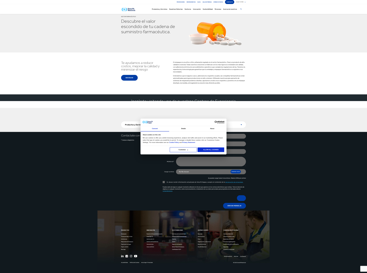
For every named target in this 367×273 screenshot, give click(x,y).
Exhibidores (124, 239)
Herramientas (150, 244)
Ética (199, 239)
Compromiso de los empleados (231, 244)
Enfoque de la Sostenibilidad (179, 236)
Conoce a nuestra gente (229, 241)
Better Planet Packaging (178, 246)
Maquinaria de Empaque (127, 241)
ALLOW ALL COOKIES (211, 150)
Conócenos (243, 256)
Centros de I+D (150, 239)
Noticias (236, 256)
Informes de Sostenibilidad (179, 234)
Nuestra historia (202, 244)
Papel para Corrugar (126, 244)
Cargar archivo (169, 172)
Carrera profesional (228, 234)
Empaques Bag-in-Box (126, 236)
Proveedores (181, 2)
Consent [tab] (155, 128)
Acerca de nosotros (230, 9)
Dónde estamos (218, 2)
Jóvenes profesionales (229, 236)
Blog (199, 2)
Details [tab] (183, 128)
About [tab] (212, 128)
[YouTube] (135, 256)
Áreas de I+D (150, 236)
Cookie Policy (174, 142)
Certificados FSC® (176, 249)
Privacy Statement (188, 142)
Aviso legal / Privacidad (147, 262)
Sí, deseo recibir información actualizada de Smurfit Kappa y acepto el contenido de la (205, 182)
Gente (173, 241)
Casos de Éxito (150, 246)
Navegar (129, 78)
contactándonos (167, 191)
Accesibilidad (124, 262)
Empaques (123, 234)
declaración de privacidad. (234, 182)
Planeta (174, 239)
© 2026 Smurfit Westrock (239, 262)
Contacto (230, 2)
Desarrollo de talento (228, 239)
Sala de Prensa (207, 2)
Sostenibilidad (208, 9)
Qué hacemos (201, 236)
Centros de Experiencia (152, 241)
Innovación (197, 9)
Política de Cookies (134, 262)
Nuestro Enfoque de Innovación (154, 234)
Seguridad (225, 246)
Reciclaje (123, 249)
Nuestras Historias (176, 9)
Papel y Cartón (124, 246)
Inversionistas (191, 2)
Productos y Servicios (159, 9)
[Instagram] (131, 256)
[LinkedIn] (122, 256)
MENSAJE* (170, 161)
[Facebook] (126, 256)
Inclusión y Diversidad (228, 249)
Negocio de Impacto (177, 244)
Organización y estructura (204, 241)
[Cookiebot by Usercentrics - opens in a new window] (216, 122)
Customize (182, 150)
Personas (218, 9)
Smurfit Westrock (202, 246)
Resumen (200, 234)
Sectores (188, 9)
